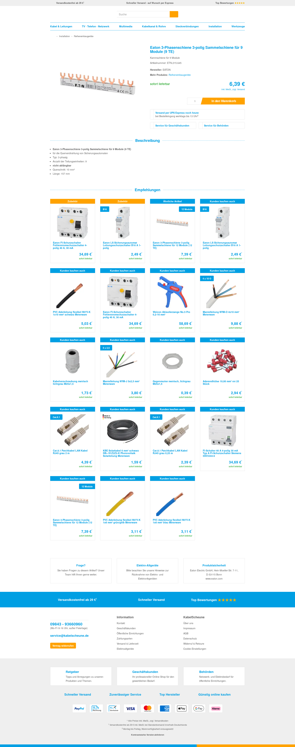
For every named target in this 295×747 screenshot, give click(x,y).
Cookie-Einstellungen (194, 648)
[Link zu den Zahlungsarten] (147, 709)
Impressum (189, 628)
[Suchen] (174, 14)
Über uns (188, 623)
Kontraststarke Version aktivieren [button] (147, 734)
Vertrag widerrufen (63, 645)
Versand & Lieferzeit (127, 643)
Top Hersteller (169, 694)
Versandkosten (161, 720)
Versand (241, 89)
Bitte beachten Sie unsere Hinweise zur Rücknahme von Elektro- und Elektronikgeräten (147, 574)
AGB (185, 633)
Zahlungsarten (124, 638)
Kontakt (121, 623)
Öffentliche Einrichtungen (130, 633)
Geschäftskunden (126, 628)
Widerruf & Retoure (193, 643)
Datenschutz (190, 638)
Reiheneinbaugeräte (180, 74)
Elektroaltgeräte (125, 648)
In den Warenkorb (224, 101)
